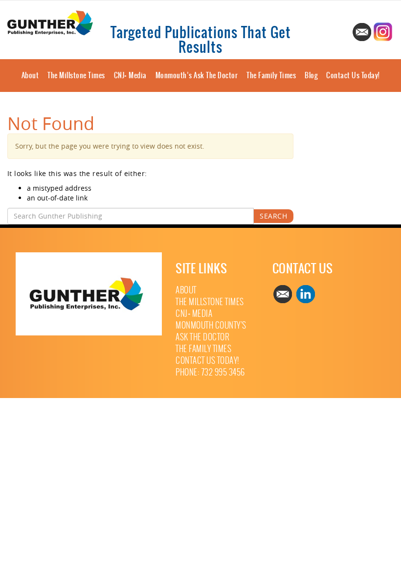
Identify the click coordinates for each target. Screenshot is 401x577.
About (30, 75)
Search (273, 216)
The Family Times (271, 75)
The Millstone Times (76, 75)
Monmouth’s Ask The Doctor (197, 75)
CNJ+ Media (130, 75)
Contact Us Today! (353, 75)
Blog (311, 75)
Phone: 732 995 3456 (210, 372)
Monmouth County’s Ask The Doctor (211, 331)
